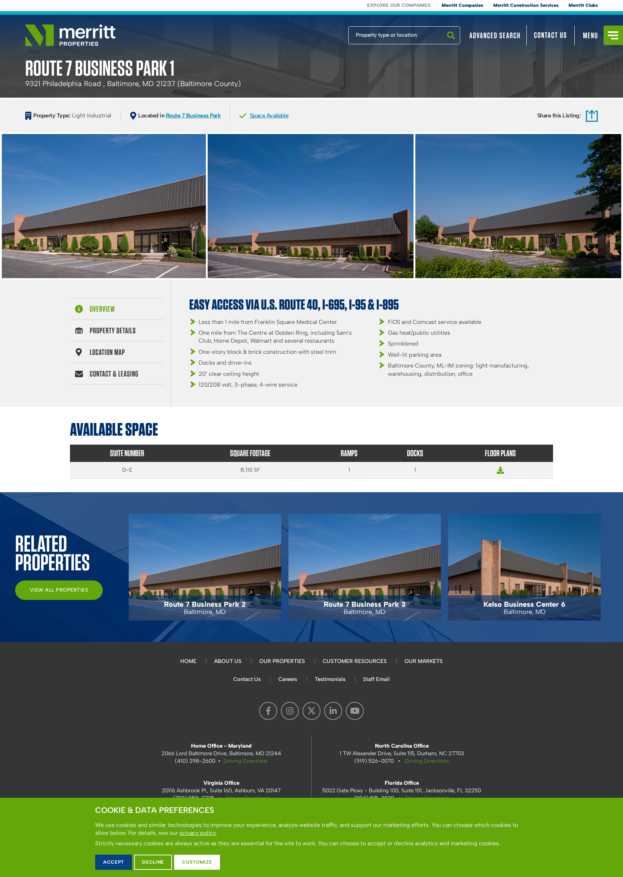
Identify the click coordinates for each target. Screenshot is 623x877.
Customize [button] (197, 862)
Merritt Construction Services (525, 5)
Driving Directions (246, 761)
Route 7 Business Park (193, 115)
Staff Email (376, 679)
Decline (153, 862)
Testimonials (330, 679)
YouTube (355, 711)
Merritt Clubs (583, 5)
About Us (228, 661)
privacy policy (198, 832)
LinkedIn (333, 711)
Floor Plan (500, 473)
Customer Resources (355, 661)
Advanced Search (495, 35)
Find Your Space (324, 33)
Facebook (268, 711)
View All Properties (59, 590)
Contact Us (550, 35)
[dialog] (311, 837)
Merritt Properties (70, 35)
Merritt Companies (462, 5)
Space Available (269, 115)
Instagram (290, 711)
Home (188, 661)
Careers (287, 679)
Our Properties (282, 661)
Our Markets (424, 661)
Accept (113, 862)
